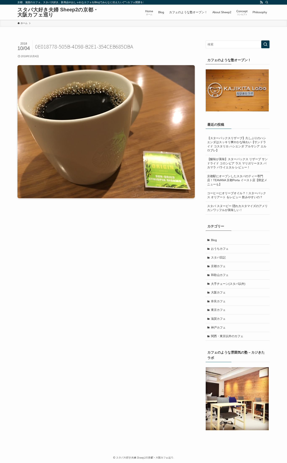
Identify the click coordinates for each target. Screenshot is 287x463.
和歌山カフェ (220, 275)
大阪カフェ (218, 292)
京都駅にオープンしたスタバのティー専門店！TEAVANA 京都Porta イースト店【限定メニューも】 (237, 180)
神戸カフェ (218, 327)
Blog (214, 240)
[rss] (261, 2)
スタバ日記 (218, 257)
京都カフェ (218, 266)
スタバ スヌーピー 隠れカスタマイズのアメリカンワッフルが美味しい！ (237, 208)
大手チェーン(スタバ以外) (228, 283)
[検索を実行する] (265, 44)
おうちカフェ (220, 248)
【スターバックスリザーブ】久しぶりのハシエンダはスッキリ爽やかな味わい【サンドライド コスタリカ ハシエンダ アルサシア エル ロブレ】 (236, 144)
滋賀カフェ (218, 318)
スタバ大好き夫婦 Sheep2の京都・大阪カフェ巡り (57, 12)
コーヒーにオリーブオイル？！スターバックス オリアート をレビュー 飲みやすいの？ (236, 195)
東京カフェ (218, 309)
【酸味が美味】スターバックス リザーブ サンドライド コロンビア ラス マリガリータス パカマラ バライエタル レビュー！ (237, 163)
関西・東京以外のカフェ (227, 336)
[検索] (267, 2)
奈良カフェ (218, 301)
